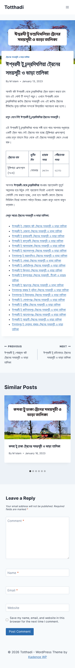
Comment (15, 521)
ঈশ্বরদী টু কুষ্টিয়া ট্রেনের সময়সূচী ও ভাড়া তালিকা (36, 304)
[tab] (30, 471)
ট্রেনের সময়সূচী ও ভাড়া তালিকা (17, 57)
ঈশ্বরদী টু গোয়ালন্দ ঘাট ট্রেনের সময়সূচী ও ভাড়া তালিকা (16, 354)
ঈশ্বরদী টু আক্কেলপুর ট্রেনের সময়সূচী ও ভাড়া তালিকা (39, 250)
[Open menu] (67, 7)
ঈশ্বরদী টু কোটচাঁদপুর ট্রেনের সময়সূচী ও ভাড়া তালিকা (38, 265)
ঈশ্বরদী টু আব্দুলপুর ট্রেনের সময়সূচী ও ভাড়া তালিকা (38, 285)
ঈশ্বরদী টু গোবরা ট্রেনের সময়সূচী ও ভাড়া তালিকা (36, 260)
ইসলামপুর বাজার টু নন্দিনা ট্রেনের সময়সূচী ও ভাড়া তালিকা (40, 290)
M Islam (14, 81)
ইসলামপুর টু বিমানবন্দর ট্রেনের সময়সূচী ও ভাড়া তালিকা (39, 295)
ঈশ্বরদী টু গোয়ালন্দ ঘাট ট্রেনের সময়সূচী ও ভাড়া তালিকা (39, 226)
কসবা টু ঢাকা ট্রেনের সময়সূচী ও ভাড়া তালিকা (34, 446)
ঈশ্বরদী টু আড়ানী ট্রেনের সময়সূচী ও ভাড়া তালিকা (37, 319)
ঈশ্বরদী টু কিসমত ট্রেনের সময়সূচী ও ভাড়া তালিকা (37, 270)
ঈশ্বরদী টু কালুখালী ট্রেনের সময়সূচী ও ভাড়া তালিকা (37, 241)
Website (13, 608)
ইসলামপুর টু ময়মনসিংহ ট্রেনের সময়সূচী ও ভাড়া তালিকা (39, 256)
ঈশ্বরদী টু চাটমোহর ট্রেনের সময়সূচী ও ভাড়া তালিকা (57, 352)
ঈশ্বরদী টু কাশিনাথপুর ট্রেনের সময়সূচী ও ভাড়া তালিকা (39, 310)
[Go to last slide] (10, 431)
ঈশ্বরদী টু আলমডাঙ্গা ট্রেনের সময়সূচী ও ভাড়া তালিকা (38, 246)
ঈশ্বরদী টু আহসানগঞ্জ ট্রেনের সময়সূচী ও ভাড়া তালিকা (39, 314)
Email (12, 590)
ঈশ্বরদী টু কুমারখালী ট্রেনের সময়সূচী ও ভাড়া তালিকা (38, 236)
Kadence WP (37, 657)
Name (13, 573)
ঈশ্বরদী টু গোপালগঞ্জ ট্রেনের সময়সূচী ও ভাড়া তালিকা (38, 300)
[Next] (64, 431)
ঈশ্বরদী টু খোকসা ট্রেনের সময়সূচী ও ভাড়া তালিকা (37, 231)
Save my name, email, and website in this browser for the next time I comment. (37, 619)
